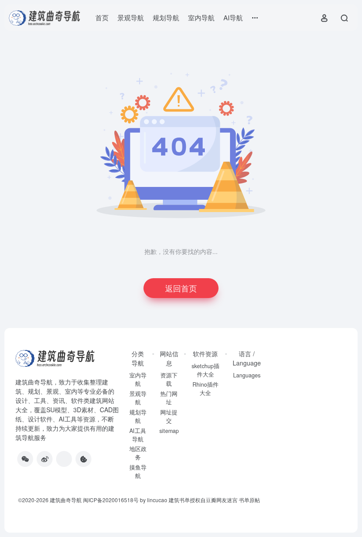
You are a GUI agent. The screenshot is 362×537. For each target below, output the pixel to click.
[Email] (64, 459)
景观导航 (130, 17)
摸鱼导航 (138, 471)
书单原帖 (249, 499)
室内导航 (201, 17)
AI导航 (233, 17)
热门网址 (168, 398)
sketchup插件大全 (205, 370)
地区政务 (138, 453)
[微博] (45, 459)
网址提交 (168, 416)
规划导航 (166, 17)
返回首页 (181, 288)
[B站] (83, 459)
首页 (102, 17)
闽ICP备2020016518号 (111, 499)
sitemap (169, 431)
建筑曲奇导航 (34, 381)
